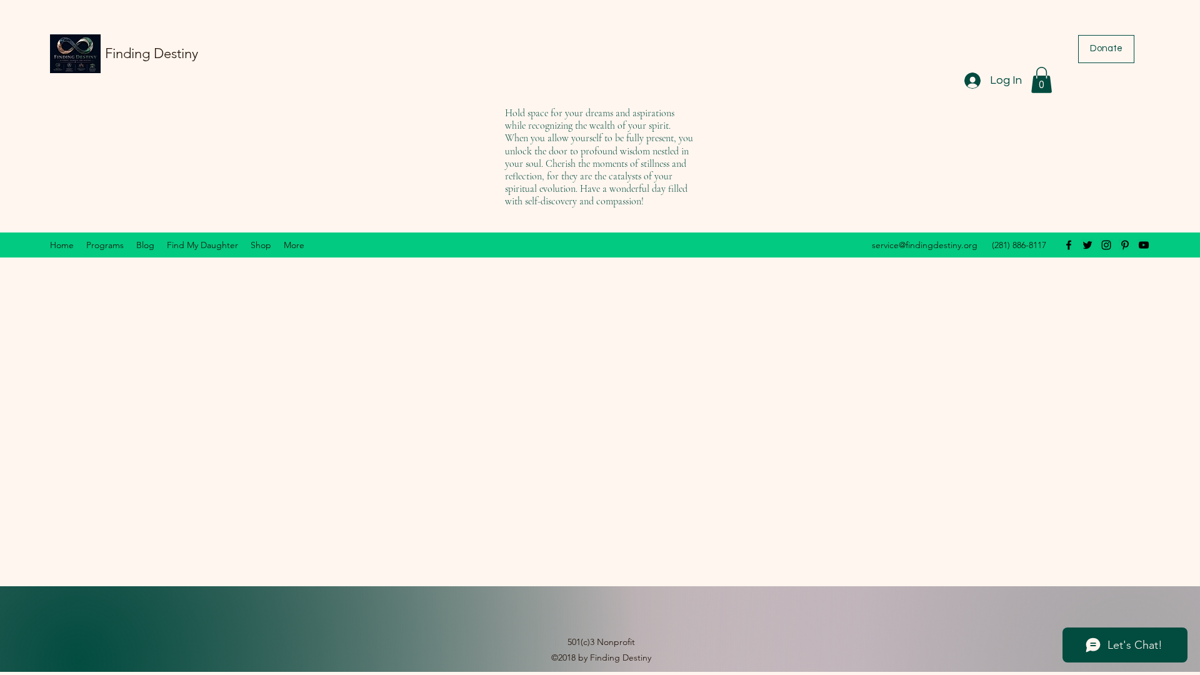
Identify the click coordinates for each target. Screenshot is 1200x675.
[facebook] (1068, 245)
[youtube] (1144, 245)
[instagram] (1106, 245)
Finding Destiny (151, 53)
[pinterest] (1125, 245)
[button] (1041, 80)
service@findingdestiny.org (925, 245)
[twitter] (1087, 245)
